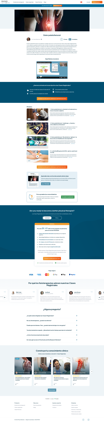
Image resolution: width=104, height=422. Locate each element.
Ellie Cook (18, 292)
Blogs (45, 2)
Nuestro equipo (74, 407)
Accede (88, 2)
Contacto (54, 407)
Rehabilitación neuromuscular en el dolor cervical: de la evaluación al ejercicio (80, 379)
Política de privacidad (75, 411)
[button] (4, 297)
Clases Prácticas (38, 2)
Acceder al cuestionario (67, 197)
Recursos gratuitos (37, 405)
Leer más (72, 115)
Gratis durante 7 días (57, 5)
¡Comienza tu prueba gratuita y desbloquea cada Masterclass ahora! (52, 98)
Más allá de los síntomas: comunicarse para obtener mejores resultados (61, 379)
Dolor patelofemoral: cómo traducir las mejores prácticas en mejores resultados (22, 379)
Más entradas (52, 390)
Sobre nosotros (74, 405)
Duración (16, 383)
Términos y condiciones (76, 409)
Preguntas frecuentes (56, 405)
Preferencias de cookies (76, 413)
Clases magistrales (30, 2)
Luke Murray (77, 292)
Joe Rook (47, 292)
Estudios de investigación (18, 2)
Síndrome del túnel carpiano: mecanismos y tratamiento (41, 378)
